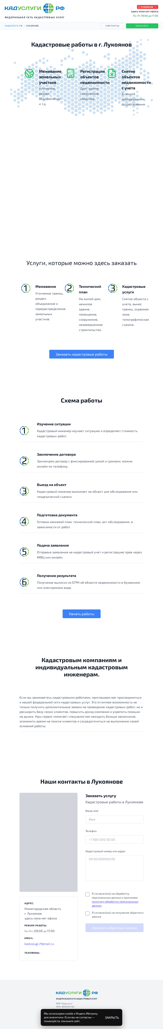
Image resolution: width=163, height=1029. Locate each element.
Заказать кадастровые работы (82, 354)
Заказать (142, 25)
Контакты (112, 25)
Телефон (91, 831)
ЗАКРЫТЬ (112, 1017)
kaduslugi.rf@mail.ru (39, 944)
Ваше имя (91, 810)
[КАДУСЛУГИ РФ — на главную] (34, 8)
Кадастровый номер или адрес (105, 851)
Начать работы (81, 614)
